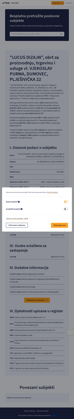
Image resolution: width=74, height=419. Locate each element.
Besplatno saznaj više (36, 300)
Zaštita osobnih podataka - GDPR (17, 219)
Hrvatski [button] (68, 3)
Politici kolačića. (52, 192)
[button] (19, 202)
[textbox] (37, 34)
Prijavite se (56, 3)
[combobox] (37, 34)
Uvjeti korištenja (29, 411)
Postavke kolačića (42, 411)
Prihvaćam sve (60, 225)
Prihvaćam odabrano (16, 225)
